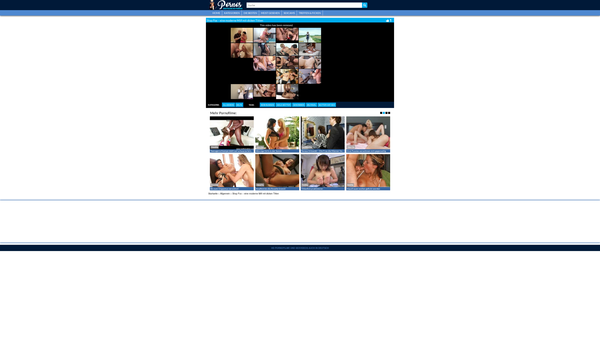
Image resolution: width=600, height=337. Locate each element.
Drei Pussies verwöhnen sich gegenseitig (366, 151)
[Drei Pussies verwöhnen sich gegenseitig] (368, 132)
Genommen (298, 104)
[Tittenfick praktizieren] (323, 170)
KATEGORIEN (232, 12)
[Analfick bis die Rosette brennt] (277, 170)
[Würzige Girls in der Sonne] (277, 132)
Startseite (213, 193)
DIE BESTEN (250, 12)
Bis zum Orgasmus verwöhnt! (224, 188)
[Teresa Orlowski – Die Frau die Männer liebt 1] (323, 132)
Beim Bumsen (267, 104)
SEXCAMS (289, 12)
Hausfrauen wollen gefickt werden (363, 188)
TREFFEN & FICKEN (310, 12)
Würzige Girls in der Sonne (269, 151)
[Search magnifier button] (364, 5)
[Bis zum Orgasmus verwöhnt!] (232, 170)
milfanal (311, 104)
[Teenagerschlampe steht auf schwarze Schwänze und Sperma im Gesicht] (232, 132)
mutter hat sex (327, 104)
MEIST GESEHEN (270, 12)
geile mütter (283, 104)
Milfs (239, 104)
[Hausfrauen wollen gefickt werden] (368, 170)
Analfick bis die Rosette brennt (270, 188)
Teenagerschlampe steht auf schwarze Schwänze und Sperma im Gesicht (245, 151)
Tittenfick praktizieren (312, 188)
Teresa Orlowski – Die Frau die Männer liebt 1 (323, 151)
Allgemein (228, 104)
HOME (216, 12)
